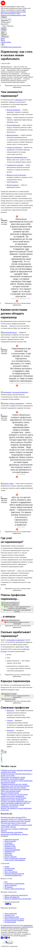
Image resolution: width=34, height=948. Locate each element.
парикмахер (19, 100)
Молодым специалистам (13, 47)
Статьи (3, 47)
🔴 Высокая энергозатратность (10, 620)
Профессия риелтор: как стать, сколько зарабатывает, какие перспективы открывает (15, 788)
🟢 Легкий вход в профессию (10, 604)
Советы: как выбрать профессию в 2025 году (15, 803)
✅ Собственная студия (8, 699)
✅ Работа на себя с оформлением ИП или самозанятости (17, 696)
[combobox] (9, 942)
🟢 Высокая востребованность (10, 602)
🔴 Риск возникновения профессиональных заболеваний (17, 623)
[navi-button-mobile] (3, 44)
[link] (4, 34)
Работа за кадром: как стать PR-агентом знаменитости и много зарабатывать (13, 798)
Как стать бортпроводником (10, 793)
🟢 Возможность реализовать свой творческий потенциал (17, 610)
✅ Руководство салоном (9, 694)
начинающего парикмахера (15, 640)
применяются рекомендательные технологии (16, 926)
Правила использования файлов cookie (13, 15)
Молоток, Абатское (21, 834)
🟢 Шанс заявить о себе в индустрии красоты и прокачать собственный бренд (17, 607)
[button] (3, 38)
